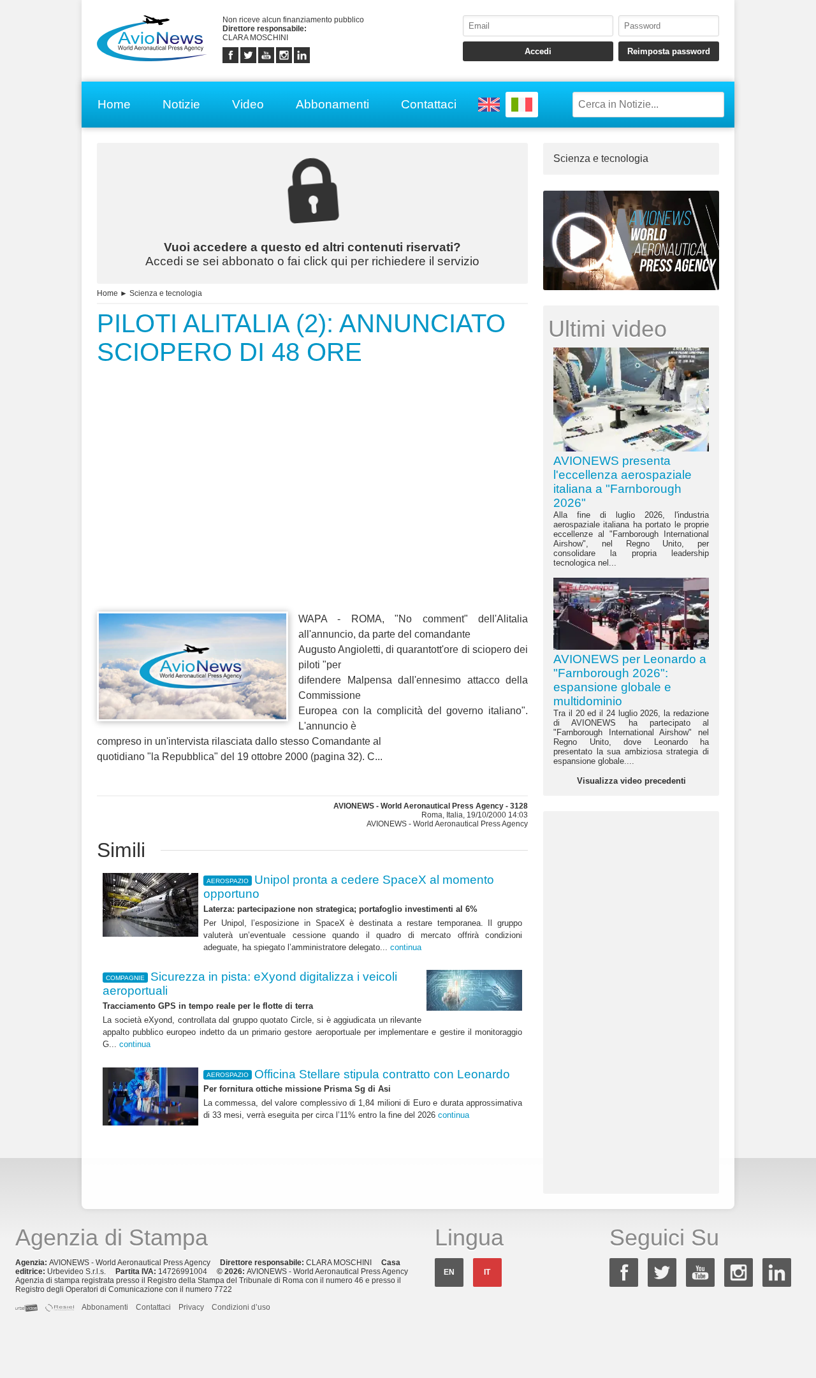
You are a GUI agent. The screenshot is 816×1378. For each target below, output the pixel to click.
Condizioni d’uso (241, 1307)
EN (449, 1272)
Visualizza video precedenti (631, 781)
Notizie (181, 104)
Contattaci (428, 104)
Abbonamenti (332, 104)
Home (114, 104)
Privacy (191, 1307)
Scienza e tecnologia (165, 293)
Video (248, 104)
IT (487, 1272)
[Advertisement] (312, 512)
